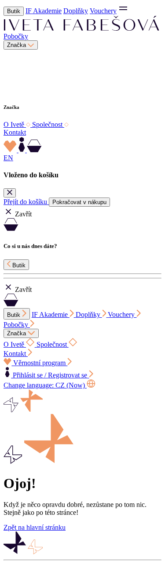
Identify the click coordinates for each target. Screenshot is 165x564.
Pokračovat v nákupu (79, 202)
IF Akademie (44, 10)
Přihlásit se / (49, 375)
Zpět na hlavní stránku (35, 527)
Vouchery (103, 10)
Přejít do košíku (26, 201)
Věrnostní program (39, 362)
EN (8, 158)
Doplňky (75, 10)
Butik (13, 11)
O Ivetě (15, 124)
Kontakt (15, 132)
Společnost (48, 124)
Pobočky (16, 36)
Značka (17, 45)
